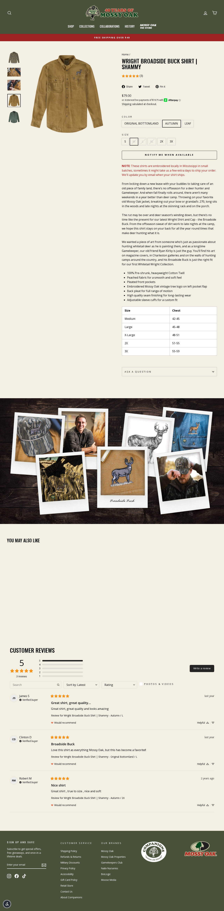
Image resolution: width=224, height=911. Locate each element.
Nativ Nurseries (109, 868)
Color (127, 116)
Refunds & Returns (71, 856)
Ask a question (138, 371)
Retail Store (67, 885)
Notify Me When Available (169, 154)
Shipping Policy (69, 851)
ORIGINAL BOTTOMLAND (141, 123)
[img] (28, 699)
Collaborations (110, 26)
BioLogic (106, 874)
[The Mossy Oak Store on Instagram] (9, 876)
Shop (71, 26)
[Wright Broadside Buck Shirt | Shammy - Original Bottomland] (9, 621)
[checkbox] (157, 684)
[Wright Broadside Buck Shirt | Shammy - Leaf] (18, 621)
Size (125, 134)
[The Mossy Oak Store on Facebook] (17, 876)
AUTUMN (171, 123)
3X (171, 141)
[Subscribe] (44, 865)
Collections (86, 26)
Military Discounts (70, 862)
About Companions (71, 897)
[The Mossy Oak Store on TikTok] (24, 876)
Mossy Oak (107, 851)
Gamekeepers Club (111, 862)
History (130, 26)
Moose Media (108, 879)
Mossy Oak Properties (113, 856)
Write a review (202, 668)
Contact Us (66, 891)
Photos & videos (159, 684)
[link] (132, 76)
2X (161, 141)
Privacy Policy (68, 868)
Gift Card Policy (69, 879)
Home (125, 54)
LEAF (188, 123)
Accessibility (67, 874)
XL (151, 141)
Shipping (126, 104)
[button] (61, 660)
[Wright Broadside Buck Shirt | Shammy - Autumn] (14, 621)
